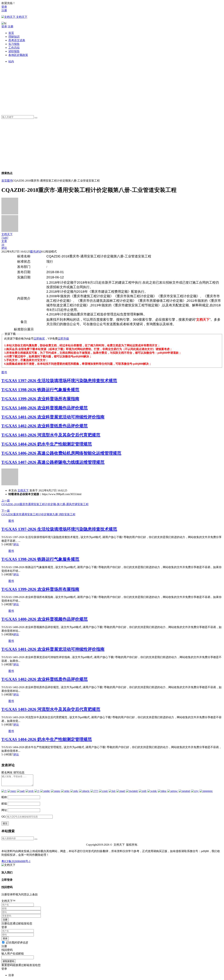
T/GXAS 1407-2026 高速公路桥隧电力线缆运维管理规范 (52, 462)
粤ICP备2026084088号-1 (15, 861)
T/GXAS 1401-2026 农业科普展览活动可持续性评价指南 (52, 417)
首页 (11, 32)
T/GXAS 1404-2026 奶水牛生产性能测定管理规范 (46, 444)
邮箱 (4, 803)
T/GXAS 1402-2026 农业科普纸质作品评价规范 (44, 426)
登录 (4, 6)
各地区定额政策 (18, 54)
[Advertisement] (113, 87)
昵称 (4, 797)
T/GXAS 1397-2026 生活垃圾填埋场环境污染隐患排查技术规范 (59, 380)
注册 (4, 10)
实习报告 (14, 43)
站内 (11, 61)
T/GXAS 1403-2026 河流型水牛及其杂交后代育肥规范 (50, 435)
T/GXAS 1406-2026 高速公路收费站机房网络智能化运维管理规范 (61, 453)
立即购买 (39, 338)
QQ (3, 816)
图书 (10, 180)
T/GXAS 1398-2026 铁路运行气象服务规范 (40, 389)
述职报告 (14, 51)
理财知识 (14, 36)
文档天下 (23, 490)
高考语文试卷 (16, 40)
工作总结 (14, 47)
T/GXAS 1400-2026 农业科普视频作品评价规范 (44, 408)
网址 (4, 810)
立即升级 (63, 338)
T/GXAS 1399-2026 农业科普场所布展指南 (40, 399)
